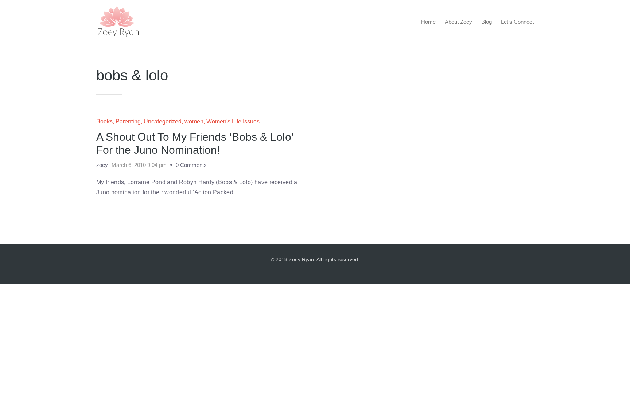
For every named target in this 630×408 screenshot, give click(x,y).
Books (104, 121)
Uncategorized (163, 121)
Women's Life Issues (233, 121)
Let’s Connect (517, 22)
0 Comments (191, 165)
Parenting (128, 121)
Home (428, 22)
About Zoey (458, 22)
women (193, 121)
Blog (486, 22)
